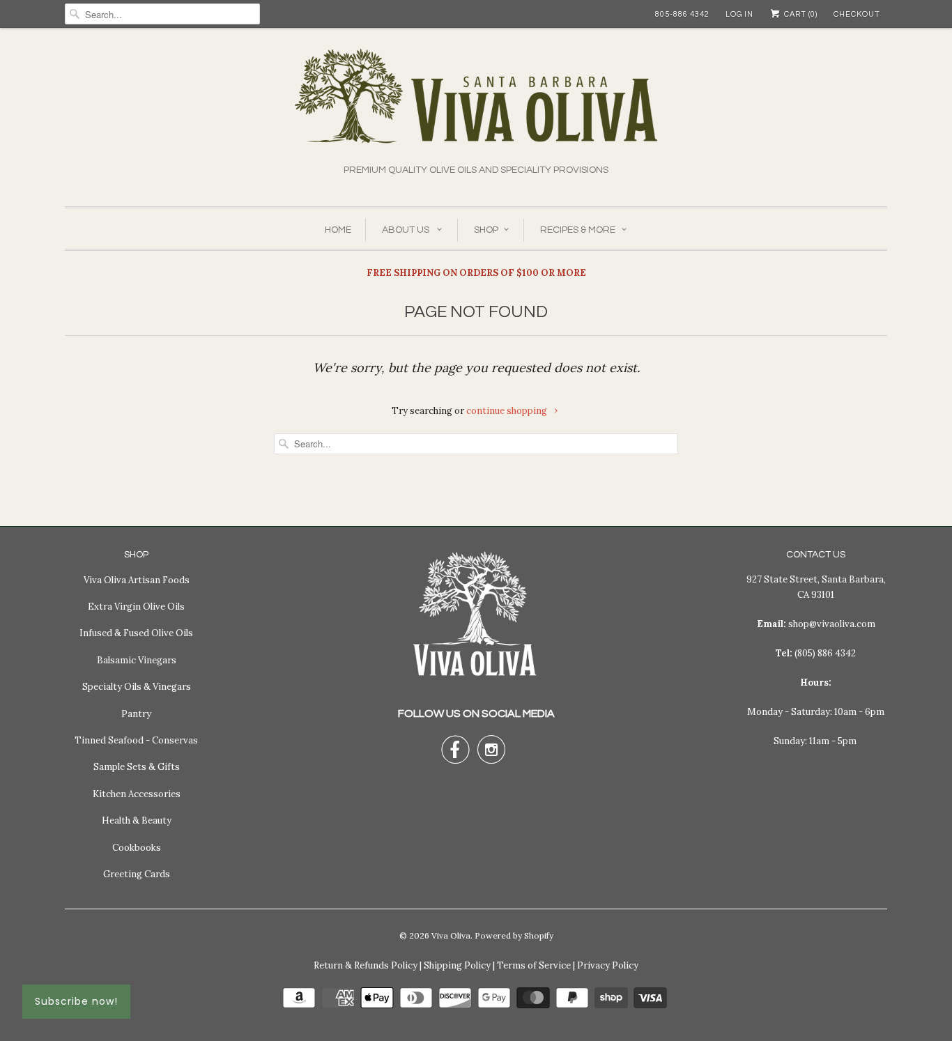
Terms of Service (534, 965)
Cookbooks (136, 848)
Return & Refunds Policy (365, 965)
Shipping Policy (457, 965)
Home (338, 230)
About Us (406, 230)
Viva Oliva (450, 935)
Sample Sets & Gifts (136, 767)
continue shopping (507, 411)
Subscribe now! (76, 1001)
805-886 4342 (682, 14)
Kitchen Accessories (137, 794)
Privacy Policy (607, 965)
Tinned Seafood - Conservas (136, 740)
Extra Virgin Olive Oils (136, 606)
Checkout (857, 14)
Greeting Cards (136, 874)
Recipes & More (577, 230)
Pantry (136, 714)
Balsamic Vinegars (136, 660)
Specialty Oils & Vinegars (136, 687)
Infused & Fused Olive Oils (136, 633)
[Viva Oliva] (476, 105)
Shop (486, 230)
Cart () (799, 14)
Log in (739, 14)
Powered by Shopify (514, 935)
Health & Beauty (136, 820)
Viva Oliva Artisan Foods (137, 580)
